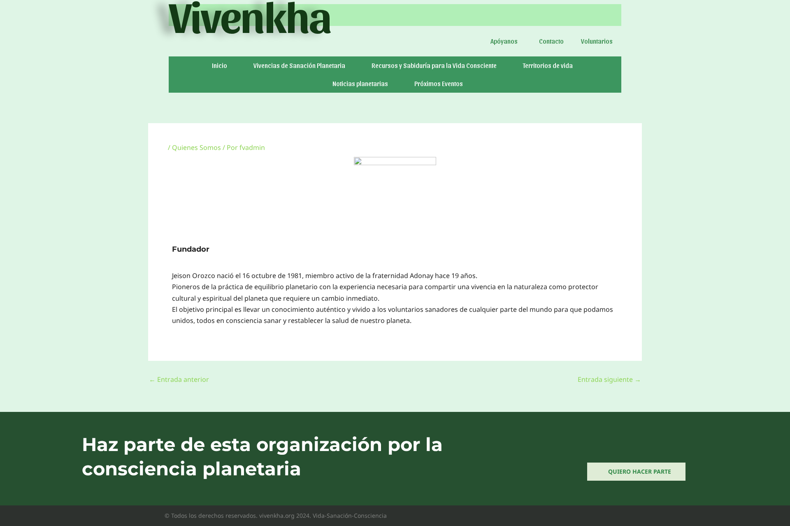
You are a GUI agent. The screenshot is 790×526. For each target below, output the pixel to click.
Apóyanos (504, 41)
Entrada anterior (179, 379)
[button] (506, 41)
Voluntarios (597, 41)
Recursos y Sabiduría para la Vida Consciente (434, 65)
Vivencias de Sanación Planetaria (299, 65)
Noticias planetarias (360, 83)
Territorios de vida (548, 65)
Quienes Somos (196, 147)
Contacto (551, 41)
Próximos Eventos (438, 83)
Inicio (219, 65)
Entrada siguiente (609, 379)
